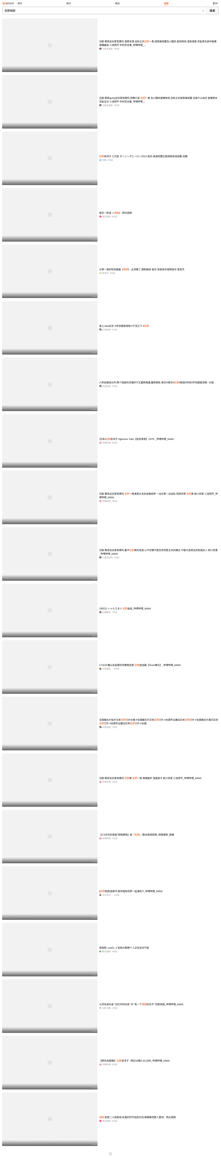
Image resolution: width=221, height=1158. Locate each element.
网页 (20, 3)
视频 (166, 3)
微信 (117, 3)
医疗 (68, 3)
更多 (215, 3)
